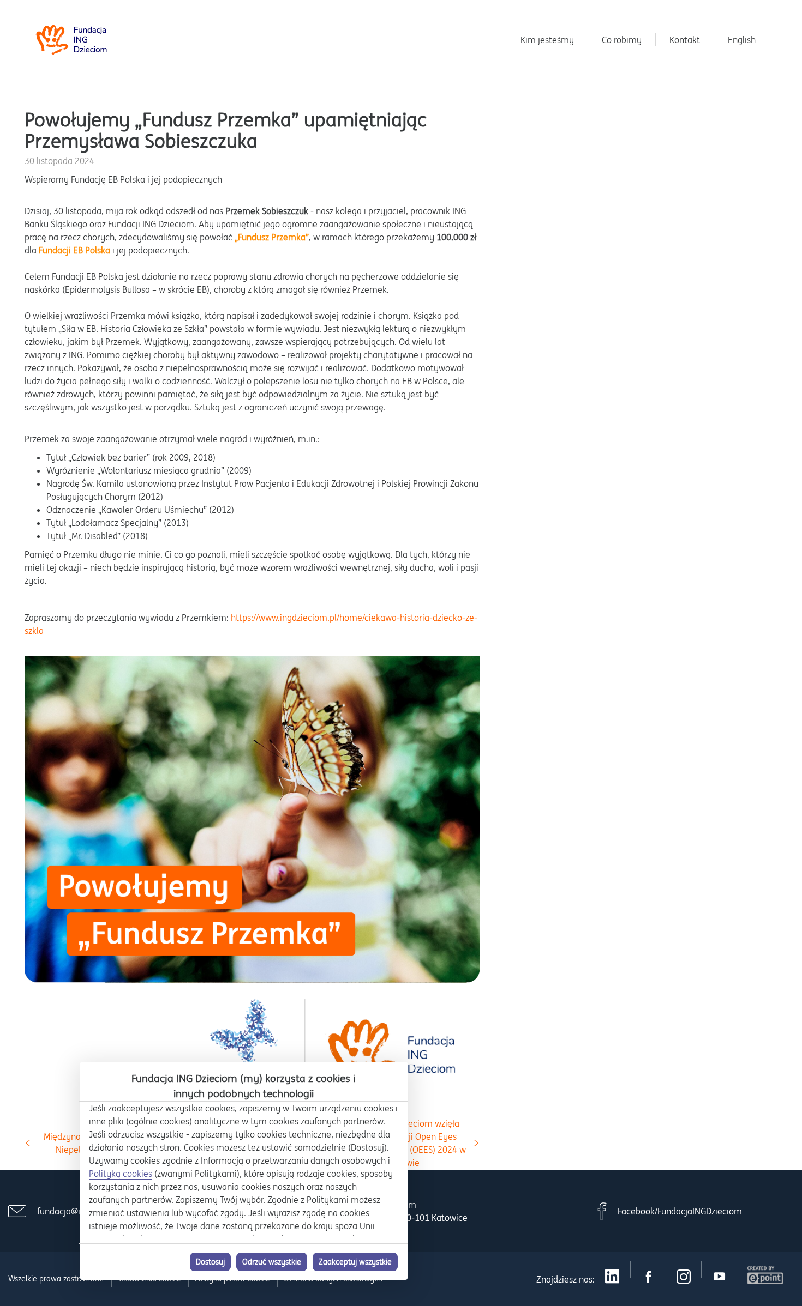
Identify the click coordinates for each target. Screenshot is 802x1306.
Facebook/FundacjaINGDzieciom (680, 1211)
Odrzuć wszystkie (271, 1262)
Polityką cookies (120, 1173)
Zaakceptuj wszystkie (355, 1262)
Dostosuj (210, 1262)
